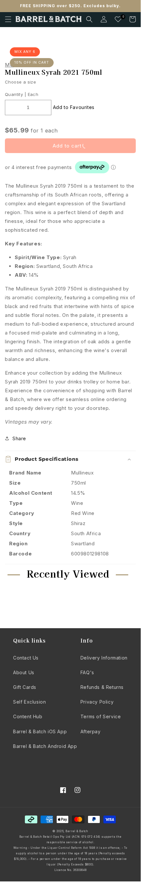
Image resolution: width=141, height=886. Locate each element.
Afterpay (90, 731)
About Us (23, 672)
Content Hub (28, 716)
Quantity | (15, 94)
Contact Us (26, 658)
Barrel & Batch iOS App (40, 731)
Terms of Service (100, 716)
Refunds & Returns (102, 687)
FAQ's (87, 672)
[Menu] (8, 19)
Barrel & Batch (76, 831)
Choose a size (20, 82)
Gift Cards (24, 687)
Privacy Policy (97, 702)
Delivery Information (104, 658)
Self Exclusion (29, 702)
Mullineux (21, 65)
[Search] (89, 19)
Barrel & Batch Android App (45, 746)
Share (19, 438)
